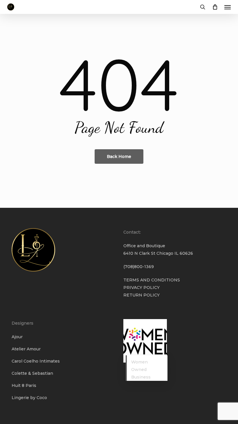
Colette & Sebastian (32, 373)
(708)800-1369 (138, 266)
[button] (227, 7)
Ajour (17, 336)
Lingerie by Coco (29, 397)
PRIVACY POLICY (141, 287)
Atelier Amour (26, 349)
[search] (202, 6)
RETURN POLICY (141, 295)
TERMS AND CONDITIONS (151, 280)
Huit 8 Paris (24, 385)
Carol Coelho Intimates (36, 361)
